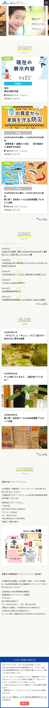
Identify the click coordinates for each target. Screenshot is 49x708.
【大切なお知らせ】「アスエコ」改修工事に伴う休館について (24, 274)
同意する (24, 703)
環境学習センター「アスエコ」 (14, 3)
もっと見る (41, 219)
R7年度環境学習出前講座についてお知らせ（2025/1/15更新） (24, 299)
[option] (24, 21)
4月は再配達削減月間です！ (12, 291)
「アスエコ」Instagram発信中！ (13, 283)
